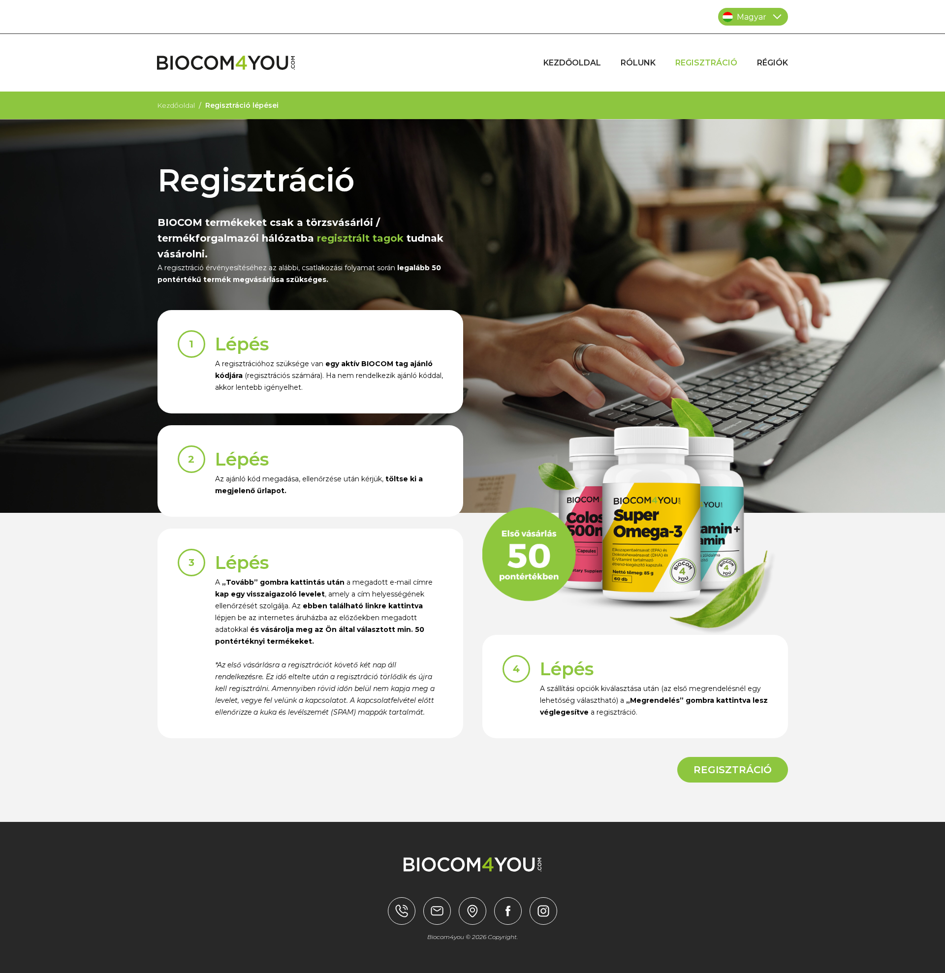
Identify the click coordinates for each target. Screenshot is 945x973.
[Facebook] (508, 911)
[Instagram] (543, 911)
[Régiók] (401, 911)
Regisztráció (732, 770)
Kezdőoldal (176, 105)
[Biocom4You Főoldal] (226, 63)
